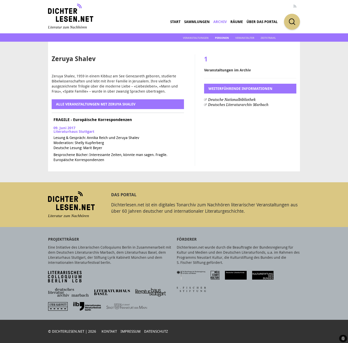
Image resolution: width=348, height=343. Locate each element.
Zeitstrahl (268, 38)
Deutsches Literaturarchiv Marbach (238, 105)
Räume (236, 21)
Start (175, 21)
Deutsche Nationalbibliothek (232, 99)
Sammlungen (197, 21)
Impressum (130, 331)
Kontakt (109, 331)
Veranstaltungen (196, 38)
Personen (222, 38)
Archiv (220, 21)
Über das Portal (262, 21)
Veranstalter (244, 38)
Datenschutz (156, 331)
